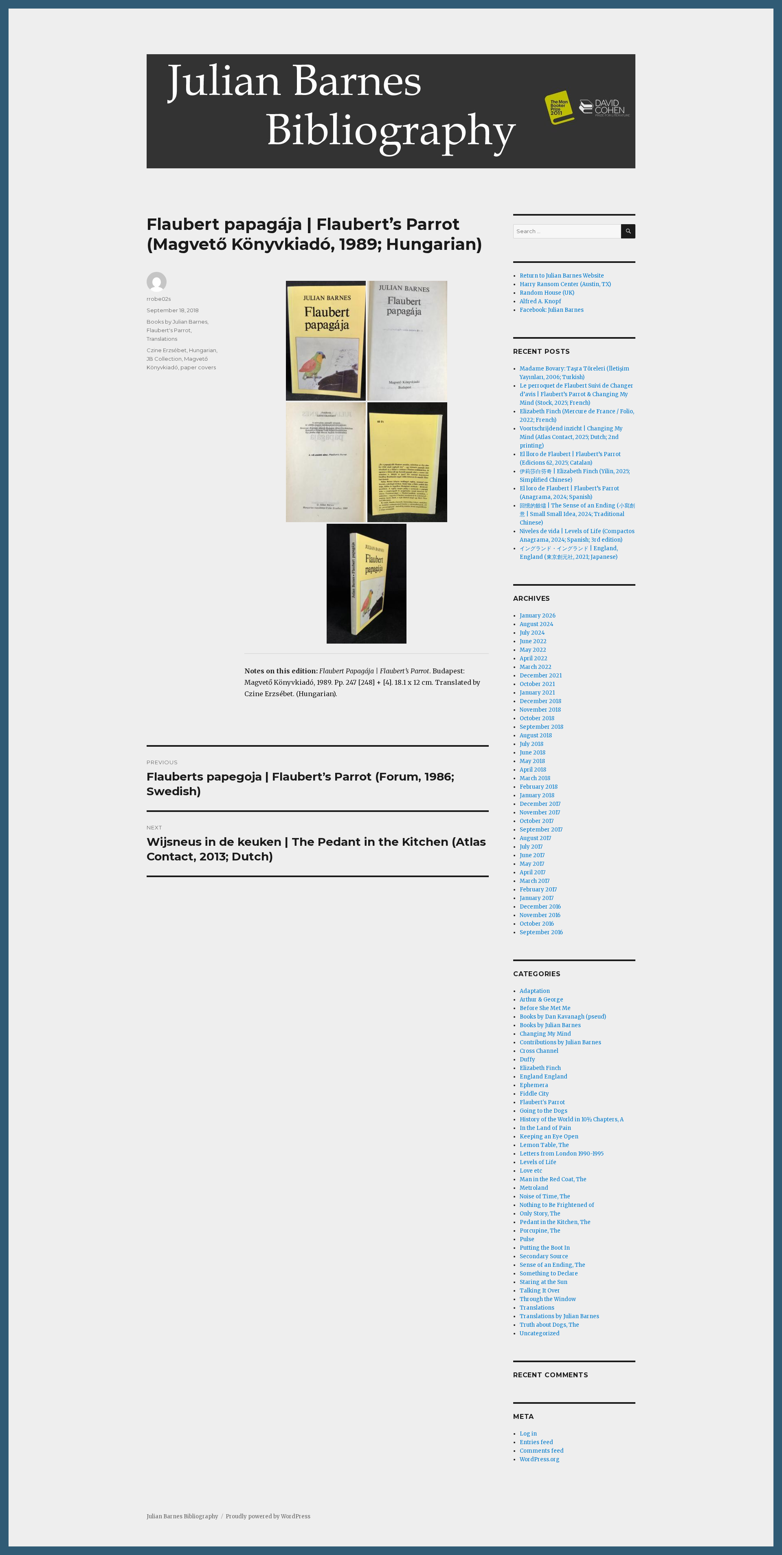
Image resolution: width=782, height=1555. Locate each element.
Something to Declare (549, 1273)
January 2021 (537, 692)
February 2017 (538, 889)
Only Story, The (540, 1213)
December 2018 (540, 701)
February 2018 (539, 786)
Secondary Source (544, 1256)
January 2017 (537, 898)
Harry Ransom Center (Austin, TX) (565, 284)
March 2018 (535, 778)
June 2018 (532, 752)
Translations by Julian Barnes (559, 1316)
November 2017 (540, 812)
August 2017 (535, 838)
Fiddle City (534, 1093)
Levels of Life (538, 1162)
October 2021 (537, 684)
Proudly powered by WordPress (268, 1516)
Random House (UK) (547, 292)
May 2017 (532, 863)
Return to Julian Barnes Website (562, 275)
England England (543, 1076)
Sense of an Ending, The (552, 1265)
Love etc (531, 1170)
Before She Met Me (545, 1008)
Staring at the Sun (543, 1282)
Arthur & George (541, 999)
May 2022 (533, 649)
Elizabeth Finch (540, 1068)
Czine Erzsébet (167, 350)
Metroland (534, 1187)
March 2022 (535, 667)
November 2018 (540, 709)
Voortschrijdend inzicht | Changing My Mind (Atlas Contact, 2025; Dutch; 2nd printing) (571, 437)
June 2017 (532, 855)
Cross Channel (539, 1051)
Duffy (527, 1059)
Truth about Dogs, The (549, 1324)
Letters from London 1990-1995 (562, 1153)
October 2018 (537, 718)
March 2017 (534, 881)
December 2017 (540, 804)
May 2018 (532, 761)
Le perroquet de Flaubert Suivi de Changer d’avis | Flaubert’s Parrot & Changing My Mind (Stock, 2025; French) (576, 394)
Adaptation (535, 991)
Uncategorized (540, 1333)
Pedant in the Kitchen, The (555, 1222)
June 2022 (533, 641)
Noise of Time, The (545, 1196)
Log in (528, 1433)
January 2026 (538, 615)
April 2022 (533, 658)
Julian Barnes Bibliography (182, 1516)
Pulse (527, 1239)
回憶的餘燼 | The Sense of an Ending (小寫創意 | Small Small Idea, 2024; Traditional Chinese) (577, 514)
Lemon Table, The (544, 1145)
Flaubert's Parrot (169, 330)
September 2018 (541, 726)
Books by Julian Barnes (177, 321)
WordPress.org (540, 1459)
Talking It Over (540, 1290)
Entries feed (536, 1442)
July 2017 (531, 846)
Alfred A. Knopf (540, 301)
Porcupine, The (540, 1230)
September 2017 (541, 829)
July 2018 (531, 744)
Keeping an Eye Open (549, 1136)
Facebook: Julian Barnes (552, 310)
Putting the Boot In (545, 1247)
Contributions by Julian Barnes (560, 1042)
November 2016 (540, 915)
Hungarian (202, 350)
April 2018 (533, 769)
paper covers (198, 367)
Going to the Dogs (543, 1110)
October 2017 (537, 821)
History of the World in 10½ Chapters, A (572, 1119)
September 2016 (541, 932)
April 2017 (532, 872)
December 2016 (540, 906)
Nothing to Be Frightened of (557, 1205)
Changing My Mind (545, 1033)
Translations (162, 338)
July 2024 (532, 632)
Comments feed (542, 1450)
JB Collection (164, 358)
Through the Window (548, 1299)
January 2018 (537, 795)
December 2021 (541, 675)
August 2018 (536, 735)
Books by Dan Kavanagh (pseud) (563, 1016)
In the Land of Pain (545, 1128)
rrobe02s (159, 299)
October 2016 (537, 923)
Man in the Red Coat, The (553, 1179)
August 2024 (537, 624)
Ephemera (534, 1085)
